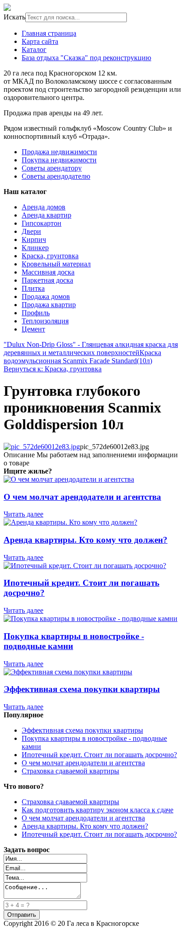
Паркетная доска (47, 280)
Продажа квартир (49, 304)
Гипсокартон (41, 223)
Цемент (33, 329)
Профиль (36, 313)
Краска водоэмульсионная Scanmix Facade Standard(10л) (82, 357)
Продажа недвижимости (59, 152)
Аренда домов (43, 207)
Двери (31, 231)
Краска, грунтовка (50, 256)
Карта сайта (40, 41)
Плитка (33, 288)
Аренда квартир (46, 215)
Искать (14, 17)
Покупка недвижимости (59, 160)
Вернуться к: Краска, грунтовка (53, 369)
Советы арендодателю (56, 176)
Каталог (34, 49)
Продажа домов (46, 296)
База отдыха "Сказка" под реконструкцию (86, 58)
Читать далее (23, 514)
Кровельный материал (56, 264)
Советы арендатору (52, 168)
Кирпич (34, 239)
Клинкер (35, 247)
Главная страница (49, 33)
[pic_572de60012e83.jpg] (42, 446)
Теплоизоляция (45, 321)
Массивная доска (48, 272)
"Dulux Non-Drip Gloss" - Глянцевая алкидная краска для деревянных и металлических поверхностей (91, 348)
